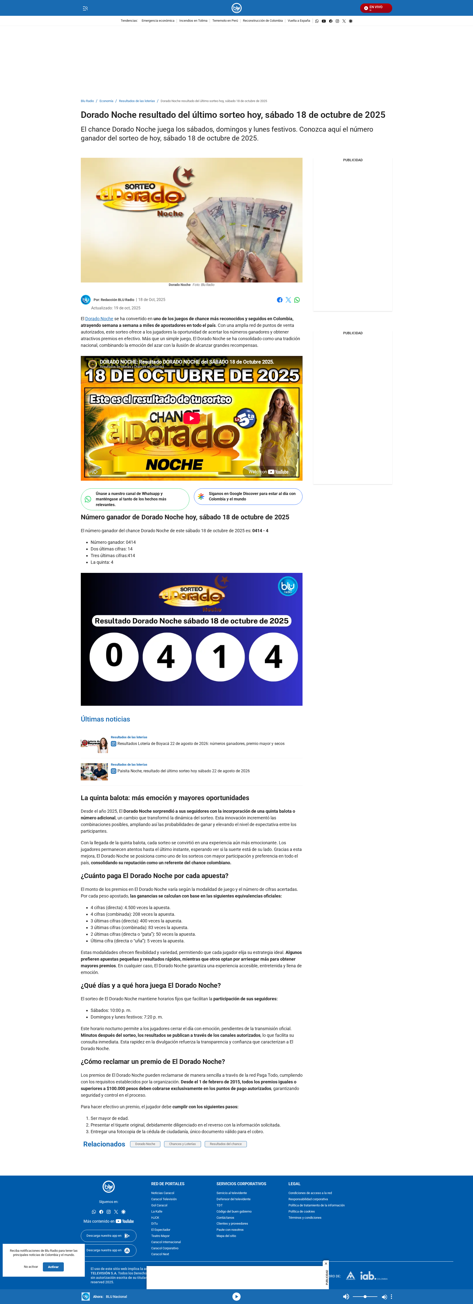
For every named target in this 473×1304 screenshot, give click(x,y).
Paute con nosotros (230, 1230)
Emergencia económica (158, 21)
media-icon (236, 1296)
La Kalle (156, 1211)
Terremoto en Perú (225, 21)
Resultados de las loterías (137, 101)
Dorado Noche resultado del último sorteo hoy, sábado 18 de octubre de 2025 (214, 101)
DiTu (154, 1223)
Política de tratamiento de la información (316, 1205)
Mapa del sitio (226, 1236)
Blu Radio (87, 101)
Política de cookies (301, 1211)
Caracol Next (160, 1254)
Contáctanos (225, 1217)
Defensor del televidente (234, 1199)
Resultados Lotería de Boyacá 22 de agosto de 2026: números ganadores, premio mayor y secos (201, 743)
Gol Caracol (159, 1205)
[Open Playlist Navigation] (391, 1296)
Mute (346, 1297)
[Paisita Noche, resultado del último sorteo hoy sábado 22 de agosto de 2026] (94, 771)
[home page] (237, 8)
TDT (220, 1205)
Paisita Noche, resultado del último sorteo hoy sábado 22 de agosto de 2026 (184, 771)
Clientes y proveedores (232, 1223)
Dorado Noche (99, 318)
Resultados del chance (226, 1144)
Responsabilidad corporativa (308, 1199)
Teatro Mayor (160, 1236)
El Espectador (160, 1230)
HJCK (155, 1217)
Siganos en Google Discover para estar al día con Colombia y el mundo (252, 496)
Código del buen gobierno (234, 1211)
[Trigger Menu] (85, 8)
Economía (106, 101)
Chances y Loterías (182, 1144)
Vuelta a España (299, 21)
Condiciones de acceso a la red (310, 1193)
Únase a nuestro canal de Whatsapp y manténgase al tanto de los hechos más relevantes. (131, 499)
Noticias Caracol (162, 1193)
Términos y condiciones (304, 1217)
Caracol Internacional (166, 1242)
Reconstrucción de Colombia (263, 21)
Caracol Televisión (164, 1199)
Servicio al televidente (232, 1193)
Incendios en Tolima (193, 21)
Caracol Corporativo (164, 1248)
